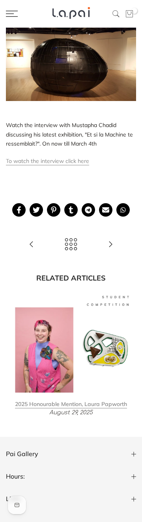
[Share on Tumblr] (71, 210)
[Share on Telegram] (88, 210)
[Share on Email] (105, 210)
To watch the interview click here (47, 161)
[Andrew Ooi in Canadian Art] (31, 244)
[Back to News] (71, 244)
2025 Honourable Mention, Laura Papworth (71, 403)
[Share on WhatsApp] (123, 210)
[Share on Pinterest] (53, 210)
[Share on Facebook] (19, 210)
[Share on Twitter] (36, 210)
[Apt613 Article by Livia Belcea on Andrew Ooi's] (110, 244)
